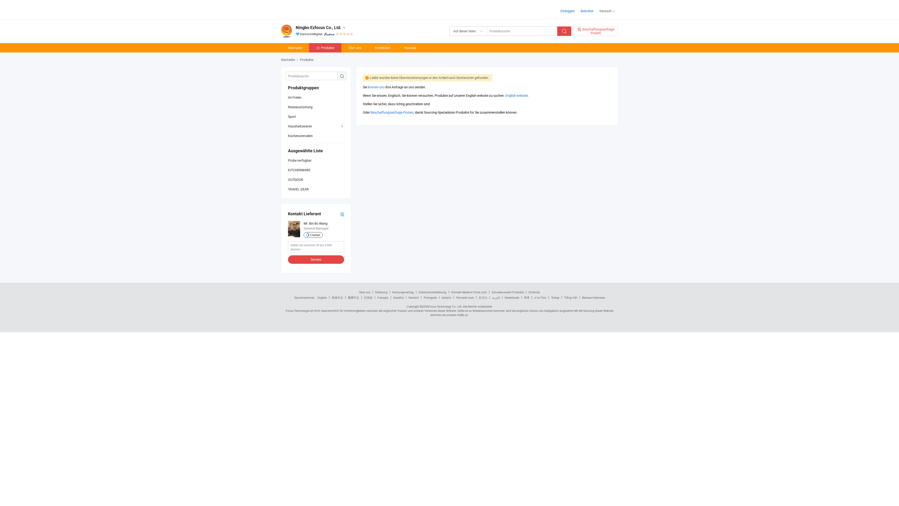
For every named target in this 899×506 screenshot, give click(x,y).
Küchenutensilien (300, 136)
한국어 (483, 297)
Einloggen (567, 11)
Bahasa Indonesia (593, 297)
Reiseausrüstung (300, 107)
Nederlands (512, 297)
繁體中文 (353, 297)
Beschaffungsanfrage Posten (392, 112)
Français (382, 297)
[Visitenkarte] (342, 214)
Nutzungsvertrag (403, 292)
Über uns (354, 47)
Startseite (295, 47)
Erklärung (381, 292)
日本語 (368, 297)
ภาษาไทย (540, 297)
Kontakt (410, 47)
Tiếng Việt (570, 297)
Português (430, 297)
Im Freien (294, 97)
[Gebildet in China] (311, 9)
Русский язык (465, 297)
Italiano (446, 297)
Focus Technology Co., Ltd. (445, 306)
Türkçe (555, 297)
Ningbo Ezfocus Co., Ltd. (318, 27)
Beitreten (587, 11)
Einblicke (534, 292)
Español (398, 297)
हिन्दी (526, 297)
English (322, 297)
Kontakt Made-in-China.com (469, 292)
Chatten (315, 235)
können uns (376, 87)
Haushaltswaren (300, 126)
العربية (496, 297)
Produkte (327, 47)
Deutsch (414, 297)
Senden (316, 259)
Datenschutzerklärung (432, 292)
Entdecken (383, 47)
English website (516, 95)
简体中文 (337, 297)
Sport (292, 116)
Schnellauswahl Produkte (508, 292)
